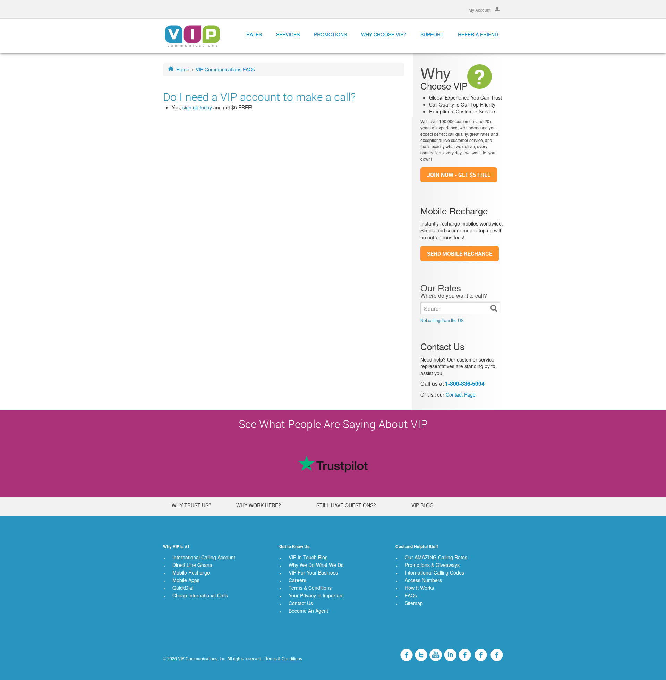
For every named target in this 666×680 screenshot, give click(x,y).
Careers (297, 580)
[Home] (192, 36)
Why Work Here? (258, 505)
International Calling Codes (434, 572)
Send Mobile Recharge (459, 253)
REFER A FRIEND (478, 34)
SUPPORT (432, 34)
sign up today (197, 107)
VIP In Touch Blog (308, 557)
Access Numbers (423, 580)
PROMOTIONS (330, 34)
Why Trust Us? (191, 505)
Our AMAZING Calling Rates (436, 557)
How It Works (419, 587)
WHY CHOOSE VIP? (383, 34)
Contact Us (301, 603)
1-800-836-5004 (465, 384)
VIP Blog (422, 505)
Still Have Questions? (346, 505)
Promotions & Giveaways (432, 564)
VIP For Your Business (313, 572)
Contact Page (461, 394)
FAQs (411, 595)
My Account (480, 9)
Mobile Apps (185, 580)
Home (182, 69)
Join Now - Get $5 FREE (458, 175)
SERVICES (288, 34)
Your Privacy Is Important (316, 595)
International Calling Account (203, 557)
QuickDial (182, 587)
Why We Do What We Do (316, 564)
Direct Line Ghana (192, 564)
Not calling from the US (442, 320)
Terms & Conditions (310, 587)
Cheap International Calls (200, 595)
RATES (254, 34)
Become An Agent (308, 610)
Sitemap (414, 603)
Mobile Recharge (191, 572)
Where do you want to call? (453, 295)
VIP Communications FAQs (225, 69)
